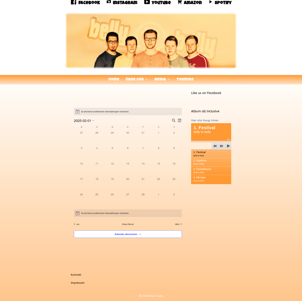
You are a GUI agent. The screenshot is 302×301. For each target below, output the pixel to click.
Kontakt (76, 274)
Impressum (77, 282)
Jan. (78, 224)
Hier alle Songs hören (204, 120)
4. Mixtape (199, 179)
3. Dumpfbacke (202, 171)
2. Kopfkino (200, 162)
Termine (185, 80)
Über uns (135, 80)
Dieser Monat (128, 224)
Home (113, 80)
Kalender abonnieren (126, 234)
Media (160, 80)
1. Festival (199, 154)
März (177, 224)
